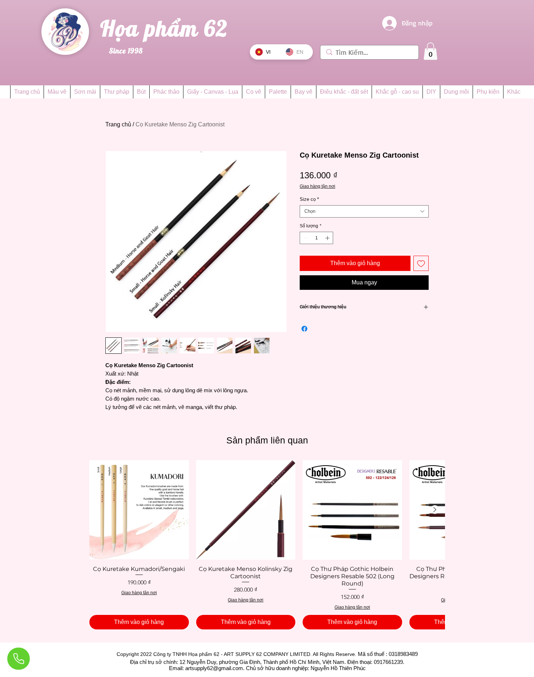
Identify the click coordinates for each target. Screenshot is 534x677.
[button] (430, 51)
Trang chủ (118, 124)
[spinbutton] (316, 238)
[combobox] (364, 211)
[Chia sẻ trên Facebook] (304, 328)
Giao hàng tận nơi (317, 186)
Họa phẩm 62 (167, 28)
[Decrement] (305, 238)
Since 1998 (126, 50)
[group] (267, 545)
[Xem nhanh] (139, 510)
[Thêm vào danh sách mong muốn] (421, 263)
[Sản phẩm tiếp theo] (434, 509)
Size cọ (309, 199)
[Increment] (328, 238)
